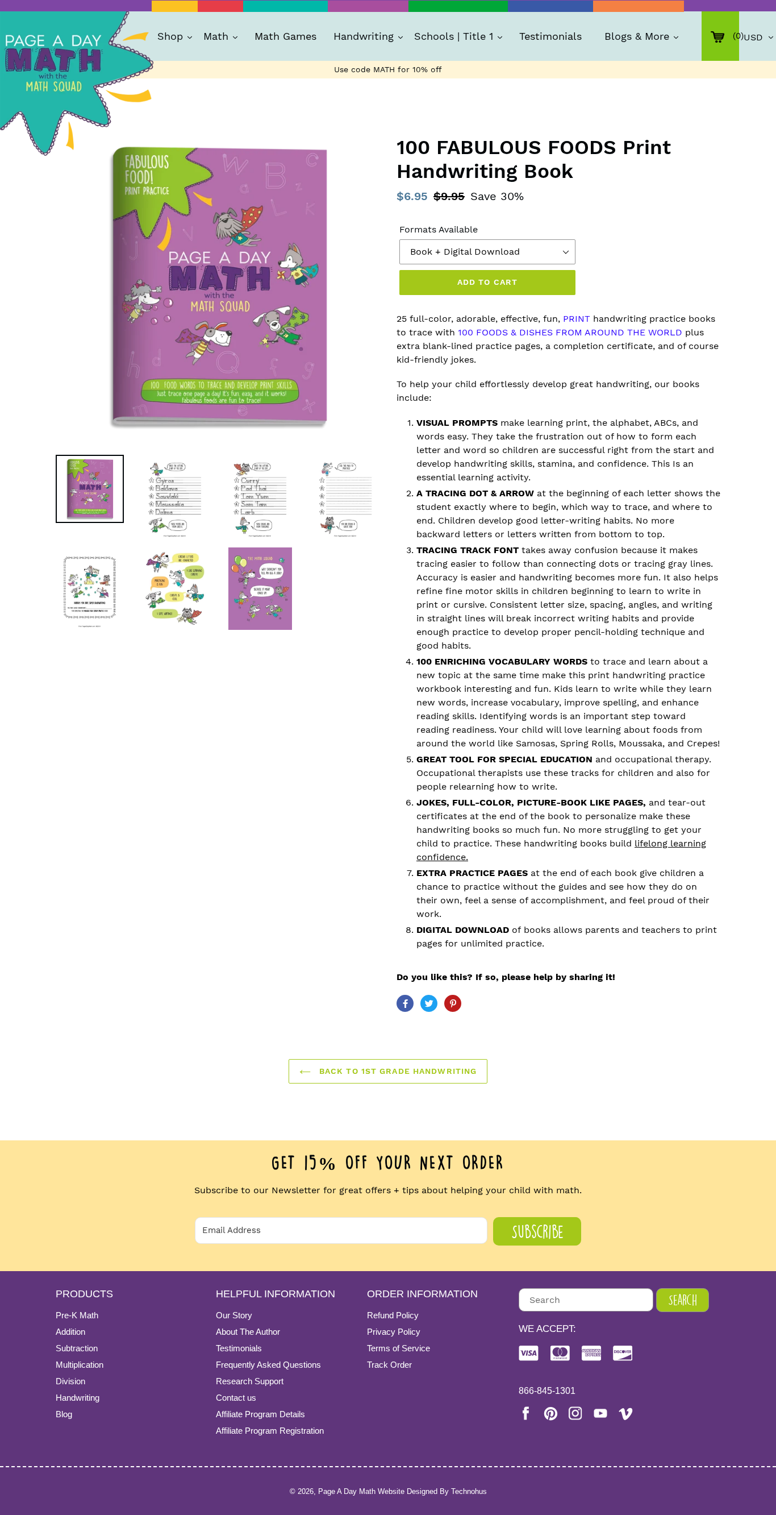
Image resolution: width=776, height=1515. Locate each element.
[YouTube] (600, 1413)
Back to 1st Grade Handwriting (396, 1071)
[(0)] (720, 36)
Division (70, 1381)
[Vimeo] (625, 1413)
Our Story (234, 1315)
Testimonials (239, 1348)
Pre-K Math (77, 1315)
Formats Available (438, 229)
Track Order (389, 1364)
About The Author (248, 1331)
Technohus (469, 1491)
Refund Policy (393, 1315)
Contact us (236, 1397)
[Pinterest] (550, 1413)
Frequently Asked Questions (268, 1364)
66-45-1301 (547, 1391)
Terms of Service (398, 1348)
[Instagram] (575, 1413)
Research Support (249, 1381)
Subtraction (77, 1348)
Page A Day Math (347, 1491)
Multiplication (79, 1364)
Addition (70, 1331)
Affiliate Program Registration (270, 1430)
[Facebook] (525, 1413)
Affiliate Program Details (260, 1414)
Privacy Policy (393, 1331)
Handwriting (77, 1397)
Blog (64, 1414)
